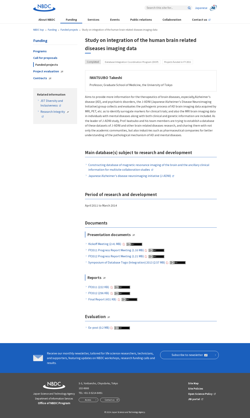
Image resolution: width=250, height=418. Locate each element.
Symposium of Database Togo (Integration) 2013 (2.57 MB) (126, 262)
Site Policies (195, 388)
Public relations (141, 19)
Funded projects (69, 29)
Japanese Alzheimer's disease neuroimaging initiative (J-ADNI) (129, 176)
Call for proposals (45, 58)
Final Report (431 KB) (102, 299)
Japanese (201, 8)
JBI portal (194, 399)
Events (115, 19)
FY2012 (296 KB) (99, 293)
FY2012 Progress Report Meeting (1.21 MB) (116, 256)
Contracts (40, 78)
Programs (40, 51)
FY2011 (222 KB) (99, 287)
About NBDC (46, 19)
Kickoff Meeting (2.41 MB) (105, 244)
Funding (71, 19)
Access (88, 399)
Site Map (193, 383)
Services (93, 19)
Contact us (199, 19)
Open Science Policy (200, 393)
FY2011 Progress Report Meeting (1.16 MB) (116, 250)
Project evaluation (46, 71)
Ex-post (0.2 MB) (98, 327)
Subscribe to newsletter (187, 355)
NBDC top (38, 29)
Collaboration (171, 19)
